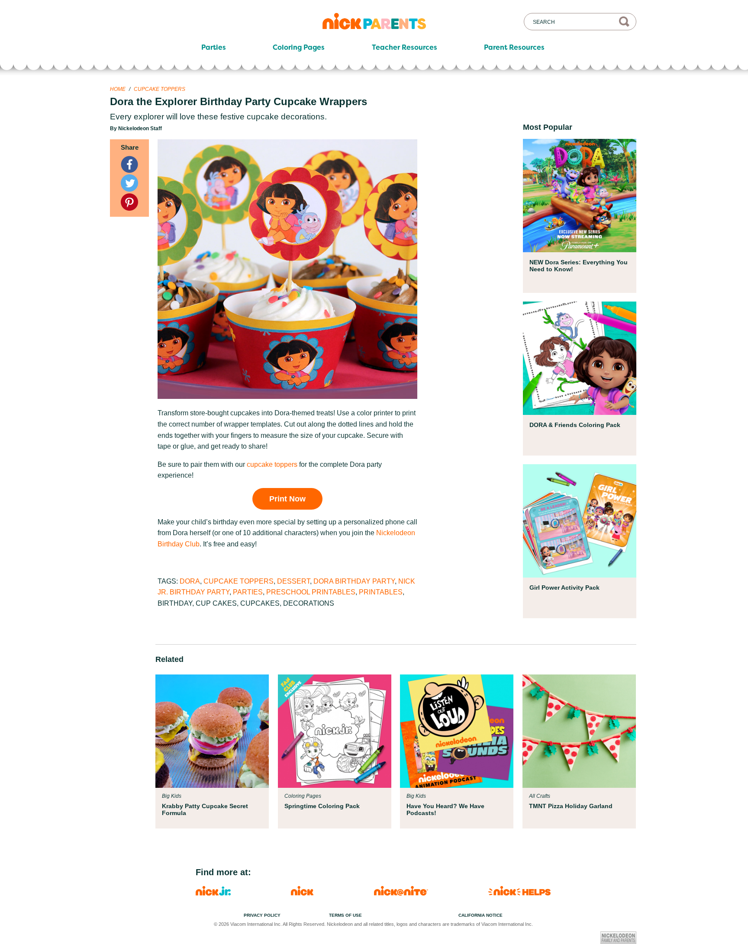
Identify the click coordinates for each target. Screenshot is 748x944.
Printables (381, 592)
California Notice (480, 915)
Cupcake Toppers (159, 89)
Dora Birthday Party (354, 581)
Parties (213, 47)
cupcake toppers (272, 464)
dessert (293, 581)
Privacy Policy (262, 915)
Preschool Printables (310, 592)
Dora (190, 581)
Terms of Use (345, 915)
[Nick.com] (302, 893)
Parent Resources (514, 47)
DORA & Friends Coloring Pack (574, 424)
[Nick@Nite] (401, 893)
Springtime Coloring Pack (322, 806)
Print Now (287, 498)
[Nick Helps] (519, 893)
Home (118, 89)
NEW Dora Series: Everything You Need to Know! (578, 266)
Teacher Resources (404, 47)
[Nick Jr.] (213, 893)
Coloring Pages (299, 47)
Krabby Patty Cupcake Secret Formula (205, 809)
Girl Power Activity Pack (564, 587)
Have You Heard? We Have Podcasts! (445, 809)
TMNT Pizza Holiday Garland (571, 806)
